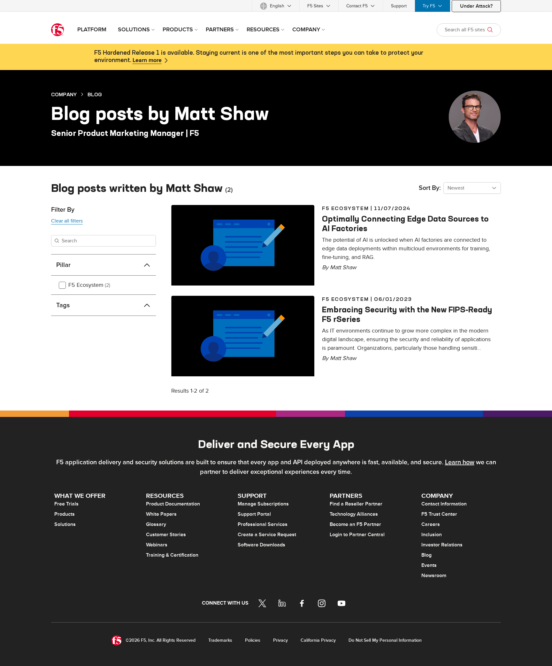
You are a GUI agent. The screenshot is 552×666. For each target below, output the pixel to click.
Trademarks (220, 640)
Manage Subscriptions (263, 504)
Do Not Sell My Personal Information (385, 640)
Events (429, 565)
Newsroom (433, 575)
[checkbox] (62, 285)
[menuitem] (275, 6)
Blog (95, 94)
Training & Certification (172, 555)
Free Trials (66, 504)
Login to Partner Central (357, 534)
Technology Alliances (354, 514)
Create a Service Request (267, 534)
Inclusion (431, 534)
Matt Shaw (343, 267)
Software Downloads (261, 545)
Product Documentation (173, 504)
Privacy (280, 640)
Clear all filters (67, 221)
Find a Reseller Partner (356, 504)
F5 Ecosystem (89, 285)
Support (399, 6)
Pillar (63, 265)
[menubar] (276, 6)
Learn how (459, 462)
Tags (63, 305)
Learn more (147, 60)
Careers (430, 524)
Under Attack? (476, 6)
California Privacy (318, 640)
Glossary (156, 524)
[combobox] (472, 188)
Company (64, 94)
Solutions (65, 524)
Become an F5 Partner (355, 524)
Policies (252, 640)
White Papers (161, 514)
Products (64, 514)
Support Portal (254, 514)
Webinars (156, 545)
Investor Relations (442, 545)
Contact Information (444, 504)
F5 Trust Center (439, 514)
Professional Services (263, 524)
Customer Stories (166, 534)
